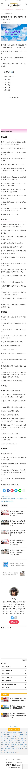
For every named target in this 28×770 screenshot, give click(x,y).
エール (24, 736)
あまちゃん (11, 744)
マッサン (14, 742)
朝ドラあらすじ (6, 496)
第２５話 (7, 90)
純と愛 (17, 744)
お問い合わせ (19, 759)
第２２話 (7, 82)
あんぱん (3, 733)
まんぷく (17, 738)
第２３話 (7, 85)
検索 (24, 660)
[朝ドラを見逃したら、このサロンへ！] (14, 7)
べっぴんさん (20, 740)
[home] (15, 617)
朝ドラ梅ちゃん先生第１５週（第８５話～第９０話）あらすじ (17, 513)
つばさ (13, 748)
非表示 (11, 72)
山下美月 (8, 498)
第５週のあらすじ (9, 76)
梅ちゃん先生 (23, 744)
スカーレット (4, 738)
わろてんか (7, 740)
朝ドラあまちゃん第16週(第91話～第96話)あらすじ (17, 533)
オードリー (16, 752)
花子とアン (21, 742)
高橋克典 (13, 498)
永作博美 (17, 498)
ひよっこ (13, 740)
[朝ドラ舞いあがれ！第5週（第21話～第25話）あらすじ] (16, 490)
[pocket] (12, 490)
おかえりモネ (10, 736)
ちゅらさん (9, 752)
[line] (19, 490)
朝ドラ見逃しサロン (14, 765)
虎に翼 (14, 733)
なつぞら (11, 738)
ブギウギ (20, 733)
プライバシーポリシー (10, 759)
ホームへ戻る (14, 727)
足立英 (5, 501)
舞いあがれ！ (10, 501)
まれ (10, 742)
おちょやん (18, 736)
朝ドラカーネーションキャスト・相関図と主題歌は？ (18, 699)
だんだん (18, 748)
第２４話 (7, 87)
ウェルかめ (7, 748)
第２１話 (7, 80)
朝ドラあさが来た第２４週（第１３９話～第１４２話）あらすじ (17, 552)
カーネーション (5, 746)
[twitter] (4, 490)
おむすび (9, 733)
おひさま (12, 746)
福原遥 (4, 498)
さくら (3, 752)
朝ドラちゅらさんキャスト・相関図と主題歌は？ (17, 707)
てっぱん (18, 746)
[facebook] (8, 490)
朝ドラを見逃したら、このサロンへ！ (14, 762)
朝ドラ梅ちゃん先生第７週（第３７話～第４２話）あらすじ (17, 542)
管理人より (14, 622)
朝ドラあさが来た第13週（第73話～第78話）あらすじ (17, 523)
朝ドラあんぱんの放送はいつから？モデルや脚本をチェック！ (18, 715)
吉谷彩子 (22, 498)
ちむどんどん (15, 734)
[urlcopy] (23, 490)
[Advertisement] (14, 113)
